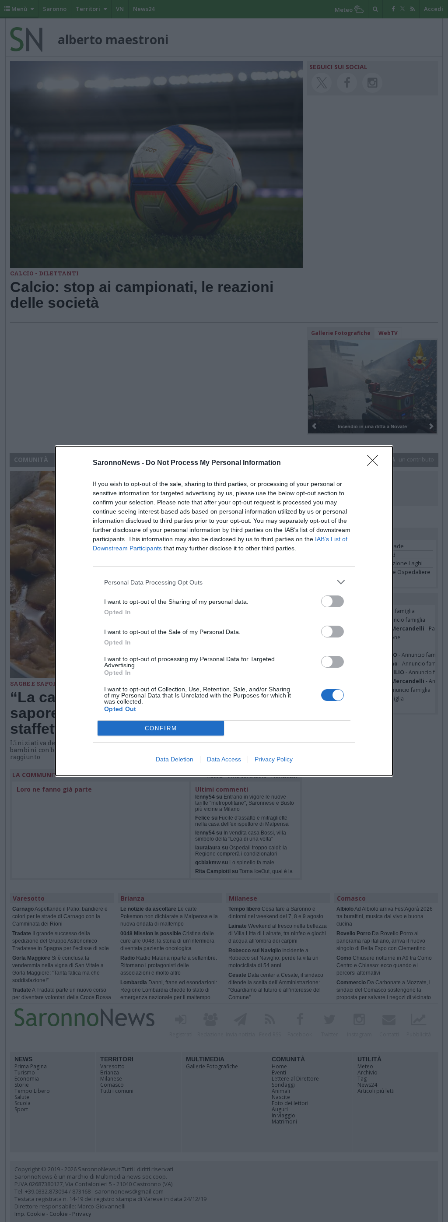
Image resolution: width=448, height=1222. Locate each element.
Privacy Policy (274, 759)
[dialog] (224, 611)
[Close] (375, 463)
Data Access (224, 759)
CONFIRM (161, 728)
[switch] (332, 601)
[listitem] (224, 582)
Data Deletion (174, 759)
